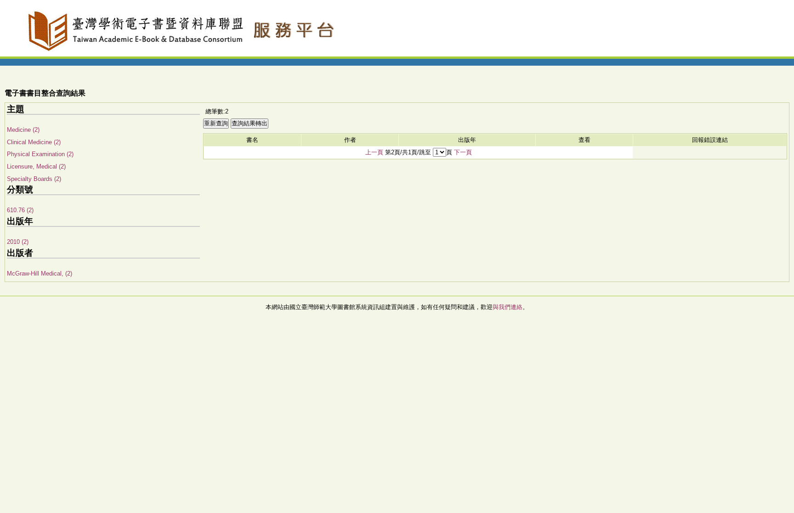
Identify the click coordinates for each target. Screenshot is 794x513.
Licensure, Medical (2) (36, 166)
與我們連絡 (507, 307)
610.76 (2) (20, 210)
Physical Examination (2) (40, 154)
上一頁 (374, 152)
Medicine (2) (23, 129)
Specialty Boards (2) (34, 178)
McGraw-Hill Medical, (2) (39, 273)
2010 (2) (17, 241)
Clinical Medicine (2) (34, 142)
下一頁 (463, 152)
